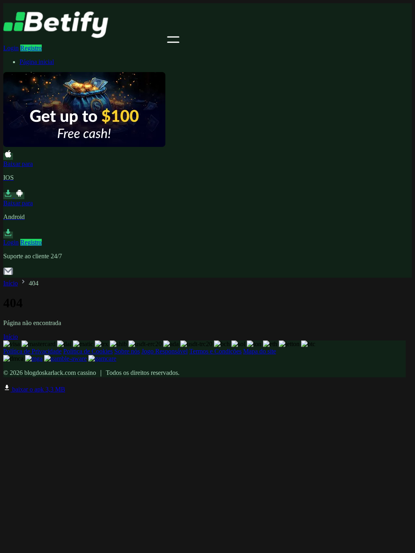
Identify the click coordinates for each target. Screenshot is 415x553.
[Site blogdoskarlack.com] (84, 40)
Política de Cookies (88, 351)
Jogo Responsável (164, 351)
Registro (31, 48)
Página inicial (36, 61)
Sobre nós (127, 351)
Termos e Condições (215, 351)
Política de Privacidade (32, 351)
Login (11, 48)
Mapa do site (259, 351)
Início (10, 283)
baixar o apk (38, 389)
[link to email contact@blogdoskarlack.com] (8, 273)
